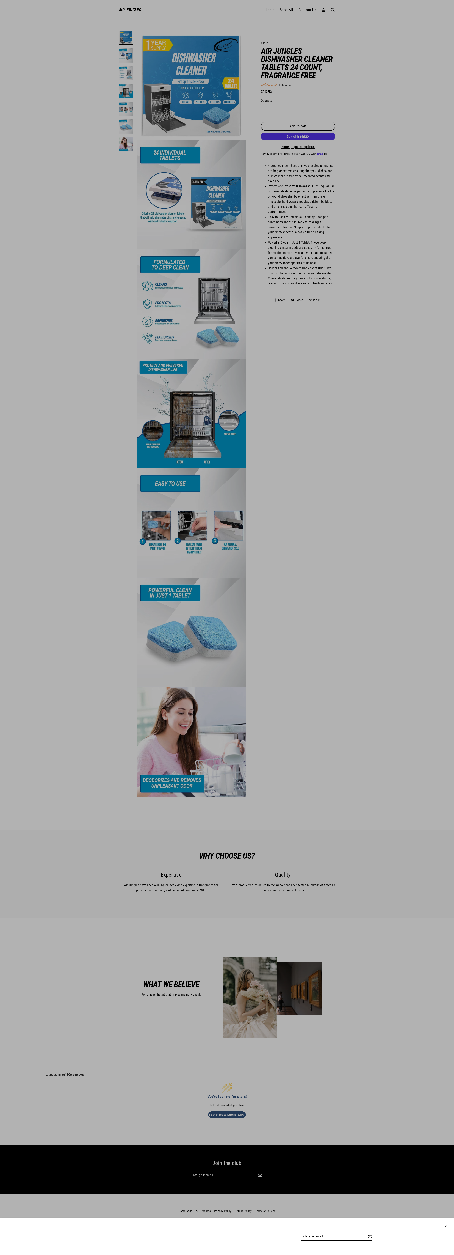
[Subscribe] (369, 1236)
